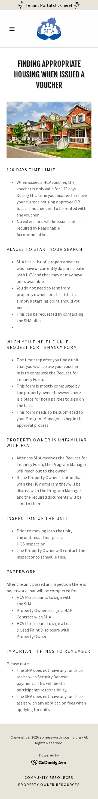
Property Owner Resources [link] (49, 784)
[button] (13, 28)
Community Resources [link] (48, 777)
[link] (49, 29)
